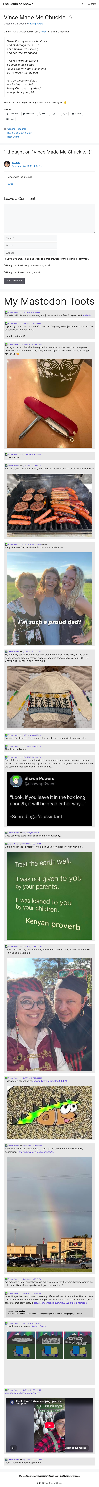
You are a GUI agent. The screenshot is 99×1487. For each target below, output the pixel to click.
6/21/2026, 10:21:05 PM (31, 466)
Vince (43, 31)
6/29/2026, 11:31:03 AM (32, 344)
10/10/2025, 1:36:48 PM (31, 1293)
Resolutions (13, 136)
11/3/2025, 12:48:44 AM (32, 947)
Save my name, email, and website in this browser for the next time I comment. (48, 259)
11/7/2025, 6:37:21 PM (31, 833)
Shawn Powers (13, 312)
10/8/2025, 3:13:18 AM (31, 1323)
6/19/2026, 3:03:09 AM (31, 735)
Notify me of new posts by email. (23, 272)
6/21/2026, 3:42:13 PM (31, 544)
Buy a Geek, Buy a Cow (19, 133)
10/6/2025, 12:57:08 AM (32, 1460)
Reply (10, 183)
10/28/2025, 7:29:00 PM (32, 1078)
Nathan (16, 162)
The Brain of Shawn (18, 4)
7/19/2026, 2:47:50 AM (31, 323)
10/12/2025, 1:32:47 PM (31, 1279)
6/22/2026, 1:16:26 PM (31, 455)
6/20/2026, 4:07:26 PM (31, 652)
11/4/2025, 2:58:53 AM (31, 844)
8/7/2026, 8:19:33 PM (31, 312)
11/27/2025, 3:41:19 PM (31, 746)
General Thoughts (16, 129)
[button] (82, 4)
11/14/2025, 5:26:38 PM (31, 757)
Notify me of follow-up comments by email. (28, 265)
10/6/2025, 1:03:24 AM (31, 1390)
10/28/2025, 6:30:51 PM (32, 1146)
